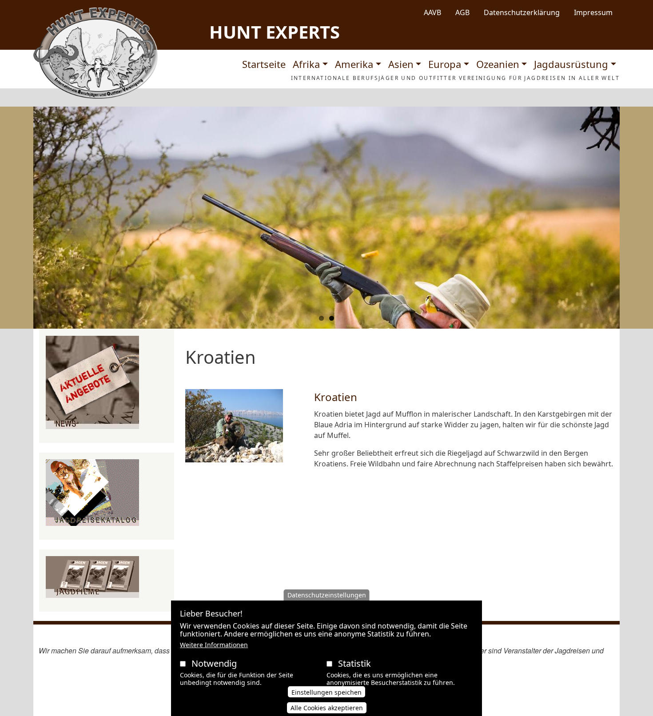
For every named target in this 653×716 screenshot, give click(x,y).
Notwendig (214, 663)
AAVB (432, 12)
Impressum (593, 12)
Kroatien (335, 397)
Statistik (354, 663)
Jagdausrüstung (571, 64)
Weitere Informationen (214, 644)
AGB (462, 12)
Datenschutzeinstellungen (326, 595)
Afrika (306, 64)
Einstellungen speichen (326, 692)
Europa (444, 64)
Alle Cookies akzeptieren (327, 708)
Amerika (354, 64)
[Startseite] (95, 53)
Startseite (264, 64)
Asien (401, 64)
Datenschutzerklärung (522, 12)
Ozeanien (497, 64)
